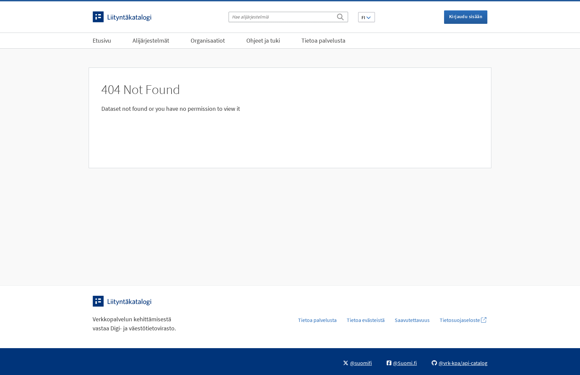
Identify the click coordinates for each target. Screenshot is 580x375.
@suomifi (361, 363)
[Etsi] (340, 15)
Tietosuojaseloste (460, 320)
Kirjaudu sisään (465, 16)
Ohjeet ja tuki (263, 40)
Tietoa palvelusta (323, 40)
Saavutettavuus (412, 320)
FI (363, 17)
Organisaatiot (208, 40)
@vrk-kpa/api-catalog (463, 363)
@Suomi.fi (405, 363)
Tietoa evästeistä (366, 320)
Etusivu (102, 40)
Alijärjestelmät (151, 40)
